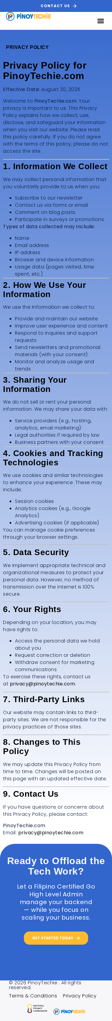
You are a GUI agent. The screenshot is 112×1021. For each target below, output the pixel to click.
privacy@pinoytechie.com (42, 683)
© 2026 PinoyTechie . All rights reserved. (45, 985)
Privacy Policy (79, 996)
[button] (100, 21)
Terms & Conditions (33, 996)
